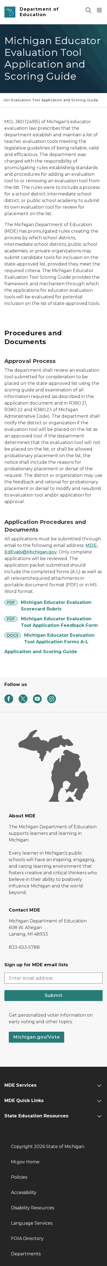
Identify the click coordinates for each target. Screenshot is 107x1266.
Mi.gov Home (25, 1161)
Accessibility (23, 1192)
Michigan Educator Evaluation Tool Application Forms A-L (59, 638)
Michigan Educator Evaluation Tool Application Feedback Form (59, 622)
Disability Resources (32, 1207)
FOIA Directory (27, 1238)
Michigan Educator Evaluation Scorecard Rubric (56, 606)
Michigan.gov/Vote (36, 1037)
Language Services (31, 1223)
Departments (26, 1253)
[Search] (88, 10)
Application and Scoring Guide (40, 651)
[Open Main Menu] (99, 10)
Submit (54, 995)
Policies (19, 1177)
